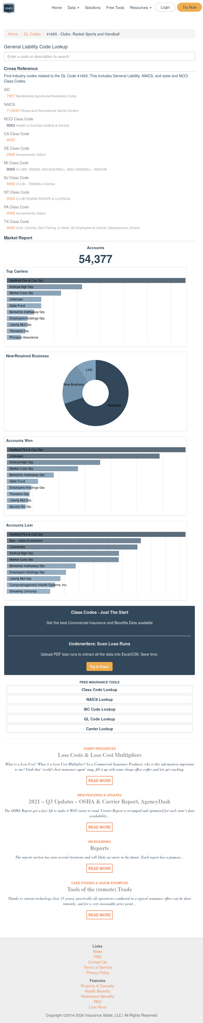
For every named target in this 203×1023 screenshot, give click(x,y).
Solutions (92, 7)
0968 (11, 154)
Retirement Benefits (97, 996)
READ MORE (99, 780)
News (97, 951)
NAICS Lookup (99, 699)
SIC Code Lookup (100, 709)
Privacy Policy (97, 972)
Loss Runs (98, 1007)
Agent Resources (100, 748)
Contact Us (97, 962)
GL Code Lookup (99, 718)
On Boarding (99, 841)
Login (165, 7)
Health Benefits (97, 991)
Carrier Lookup (99, 728)
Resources (139, 7)
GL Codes (32, 33)
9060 (11, 227)
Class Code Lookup (99, 689)
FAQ (97, 956)
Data (72, 7)
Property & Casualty (97, 985)
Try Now (189, 7)
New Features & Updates (99, 795)
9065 (11, 183)
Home (57, 7)
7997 (11, 95)
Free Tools (115, 7)
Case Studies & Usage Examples (99, 882)
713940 (13, 110)
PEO (98, 1001)
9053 (11, 139)
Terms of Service (98, 967)
